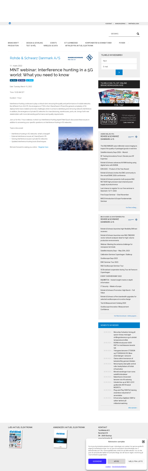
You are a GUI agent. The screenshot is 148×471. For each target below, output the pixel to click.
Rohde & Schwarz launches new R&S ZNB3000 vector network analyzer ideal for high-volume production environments (118, 238)
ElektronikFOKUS (30, 33)
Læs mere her (128, 122)
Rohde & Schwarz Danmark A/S (35, 58)
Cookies (108, 467)
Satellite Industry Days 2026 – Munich (114, 152)
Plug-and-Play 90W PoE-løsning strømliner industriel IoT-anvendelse (125, 392)
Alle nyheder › (132, 408)
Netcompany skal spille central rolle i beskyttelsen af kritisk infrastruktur (125, 366)
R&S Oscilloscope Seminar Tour (112, 266)
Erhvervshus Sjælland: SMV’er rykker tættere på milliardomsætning (124, 400)
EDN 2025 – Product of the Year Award (115, 169)
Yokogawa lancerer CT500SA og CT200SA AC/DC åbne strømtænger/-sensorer (124, 353)
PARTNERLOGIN (133, 23)
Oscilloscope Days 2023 (109, 258)
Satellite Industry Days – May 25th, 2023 (115, 251)
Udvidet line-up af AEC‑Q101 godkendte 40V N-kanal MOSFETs (124, 384)
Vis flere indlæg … (132, 207)
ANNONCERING (120, 23)
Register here (43, 147)
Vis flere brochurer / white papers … (126, 316)
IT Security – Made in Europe (111, 286)
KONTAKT (109, 23)
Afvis (116, 461)
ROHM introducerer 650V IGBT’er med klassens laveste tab (124, 345)
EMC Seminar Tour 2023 (109, 262)
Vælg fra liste (135, 461)
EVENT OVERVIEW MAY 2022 (111, 276)
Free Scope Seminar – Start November (115, 195)
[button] (143, 442)
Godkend (97, 461)
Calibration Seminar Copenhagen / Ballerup (116, 254)
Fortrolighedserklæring (119, 467)
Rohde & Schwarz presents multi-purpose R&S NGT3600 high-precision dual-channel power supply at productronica (117, 181)
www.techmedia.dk (105, 438)
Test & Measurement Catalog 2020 (113, 303)
